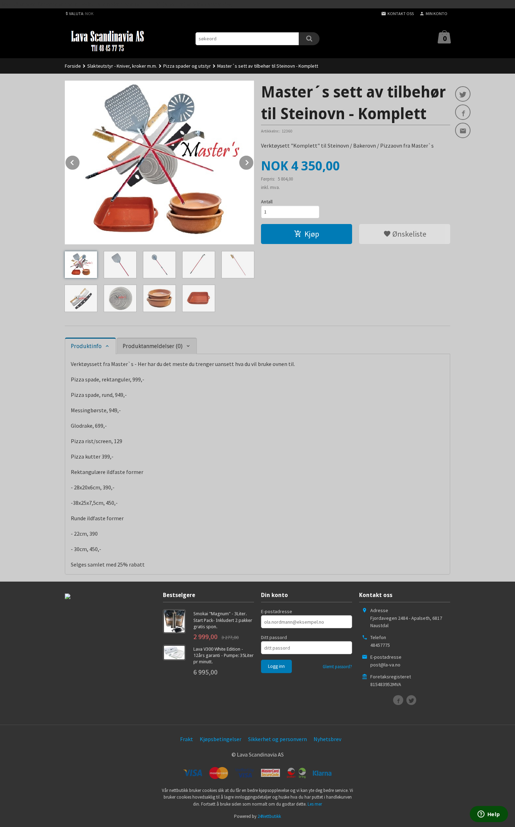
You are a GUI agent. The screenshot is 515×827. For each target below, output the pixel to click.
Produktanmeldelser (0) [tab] (153, 346)
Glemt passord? (337, 667)
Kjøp (311, 234)
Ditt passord (274, 637)
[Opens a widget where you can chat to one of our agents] (488, 814)
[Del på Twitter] (463, 94)
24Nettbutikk (269, 816)
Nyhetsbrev (327, 739)
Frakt (186, 739)
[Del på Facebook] (463, 112)
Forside (73, 66)
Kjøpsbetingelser (220, 739)
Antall (267, 201)
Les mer (315, 804)
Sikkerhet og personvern (277, 739)
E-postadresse (276, 611)
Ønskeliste (408, 234)
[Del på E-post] (463, 130)
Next (253, 161)
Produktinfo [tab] (86, 346)
